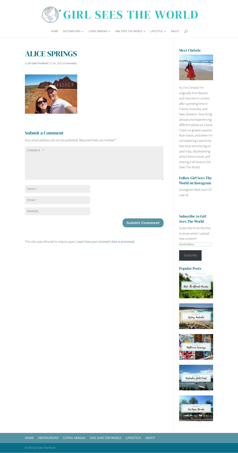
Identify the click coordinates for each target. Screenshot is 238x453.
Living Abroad (98, 31)
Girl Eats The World (128, 31)
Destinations (72, 31)
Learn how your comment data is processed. (106, 241)
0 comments (69, 63)
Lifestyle (156, 31)
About (175, 31)
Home (54, 31)
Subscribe (190, 255)
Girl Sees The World (38, 63)
